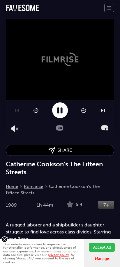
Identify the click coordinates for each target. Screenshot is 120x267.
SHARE (63, 150)
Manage (102, 258)
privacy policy (58, 255)
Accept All (102, 247)
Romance (33, 186)
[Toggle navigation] (109, 8)
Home (12, 186)
